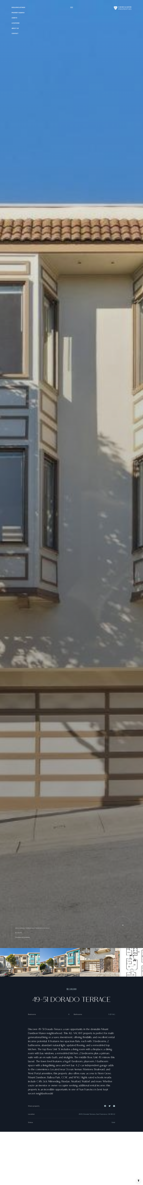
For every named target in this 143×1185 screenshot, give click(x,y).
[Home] (122, 8)
